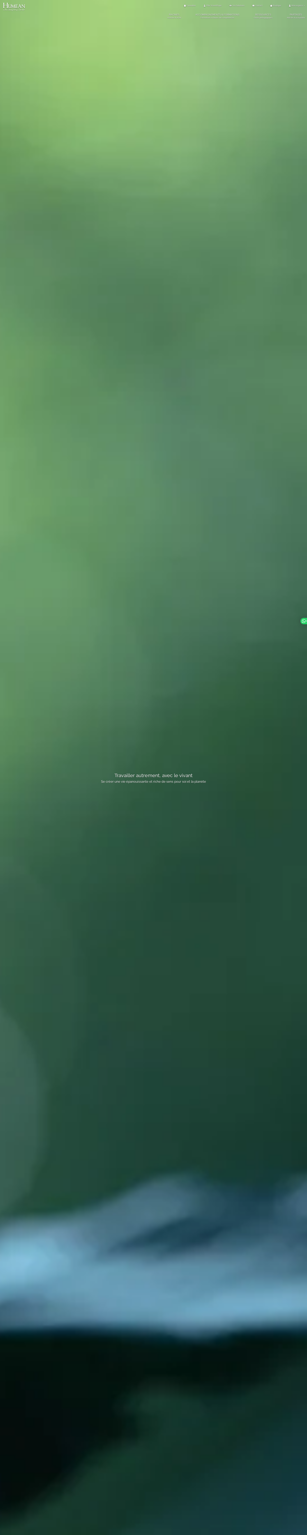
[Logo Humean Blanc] (14, 2)
